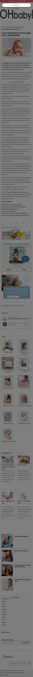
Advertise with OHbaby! (16, 5)
